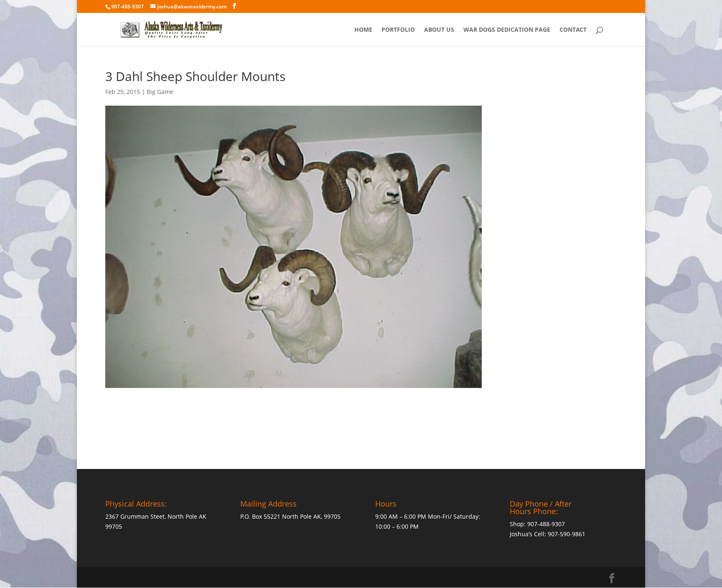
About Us (439, 30)
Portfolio (398, 30)
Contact (573, 30)
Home (363, 30)
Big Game (160, 92)
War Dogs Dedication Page (506, 30)
